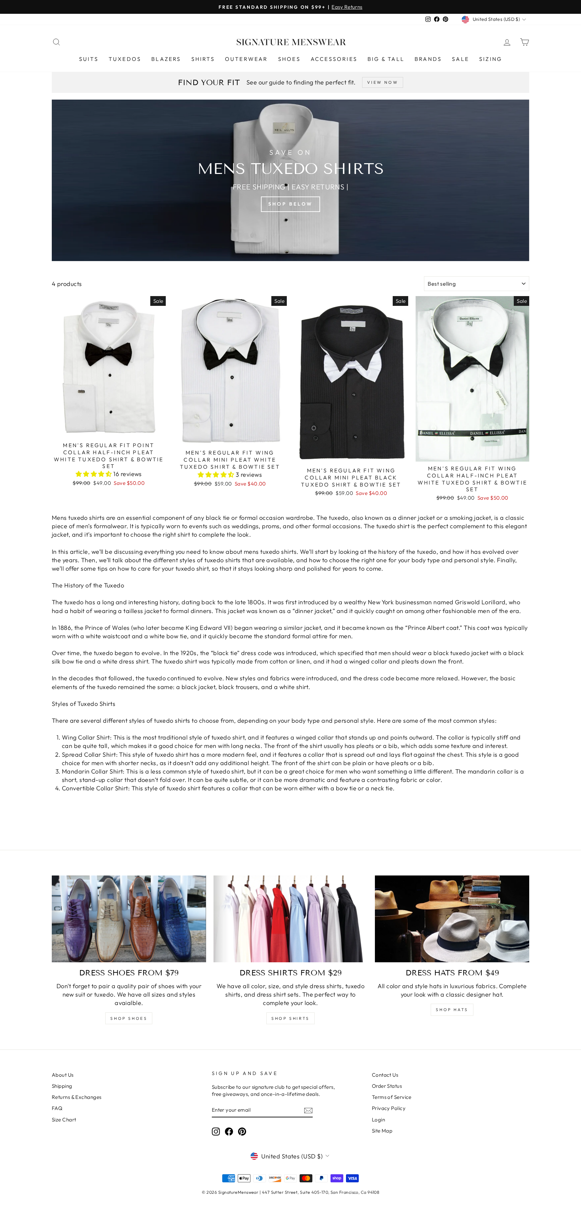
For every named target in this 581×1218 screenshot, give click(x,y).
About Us (63, 1075)
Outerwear (246, 59)
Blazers (166, 59)
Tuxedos (125, 59)
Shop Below (290, 204)
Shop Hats (452, 1009)
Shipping (62, 1086)
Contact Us (385, 1075)
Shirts (203, 59)
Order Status (387, 1086)
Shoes (289, 59)
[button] (95, 474)
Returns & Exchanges (77, 1097)
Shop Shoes (128, 1018)
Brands (428, 59)
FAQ (57, 1108)
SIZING (490, 59)
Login (378, 1119)
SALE (460, 59)
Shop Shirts (290, 1018)
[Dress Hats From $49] (452, 918)
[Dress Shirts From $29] (291, 918)
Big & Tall (385, 59)
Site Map (382, 1130)
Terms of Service (392, 1097)
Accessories (334, 59)
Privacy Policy (388, 1108)
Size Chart (64, 1119)
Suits (89, 59)
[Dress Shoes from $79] (129, 918)
